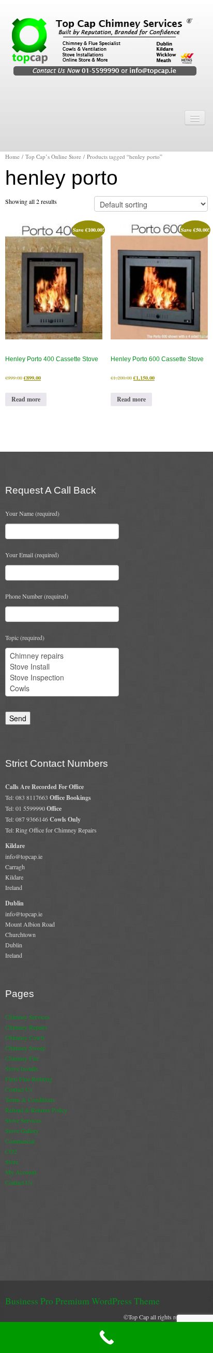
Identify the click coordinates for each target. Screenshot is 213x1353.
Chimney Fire (22, 1058)
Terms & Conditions (30, 1099)
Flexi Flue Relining (28, 1079)
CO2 (11, 1151)
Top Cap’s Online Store (53, 156)
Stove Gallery (22, 1130)
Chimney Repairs (26, 1027)
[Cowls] (62, 688)
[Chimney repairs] (62, 655)
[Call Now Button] (106, 1337)
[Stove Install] (62, 666)
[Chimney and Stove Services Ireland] (107, 46)
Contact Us (19, 1089)
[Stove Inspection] (62, 677)
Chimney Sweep (25, 1048)
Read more (25, 399)
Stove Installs (21, 1068)
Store (11, 1161)
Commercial (20, 1141)
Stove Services (23, 1120)
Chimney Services (27, 1017)
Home (12, 156)
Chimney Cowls (25, 1037)
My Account (20, 1172)
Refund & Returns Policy (36, 1110)
